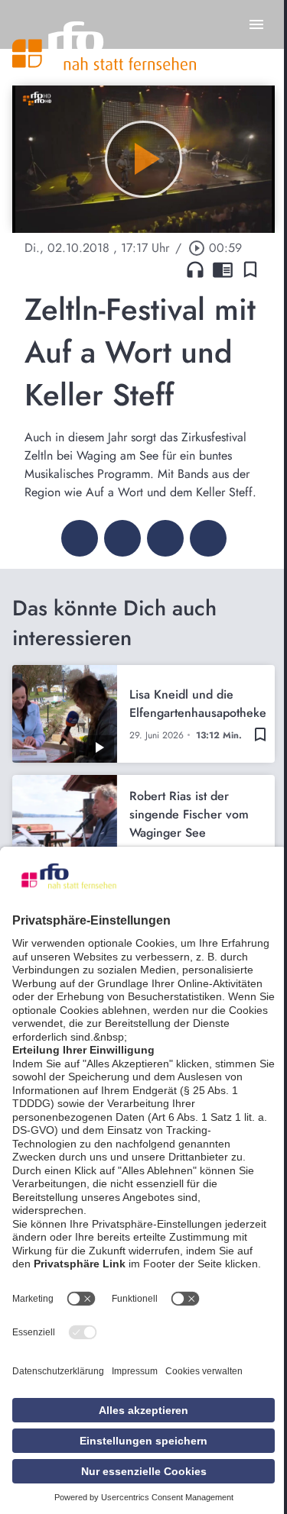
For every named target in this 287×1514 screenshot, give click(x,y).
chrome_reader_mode (222, 269)
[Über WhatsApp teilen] (165, 538)
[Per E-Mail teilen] (208, 538)
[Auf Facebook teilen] (79, 538)
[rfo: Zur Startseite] (104, 45)
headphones (195, 269)
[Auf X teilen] (122, 538)
